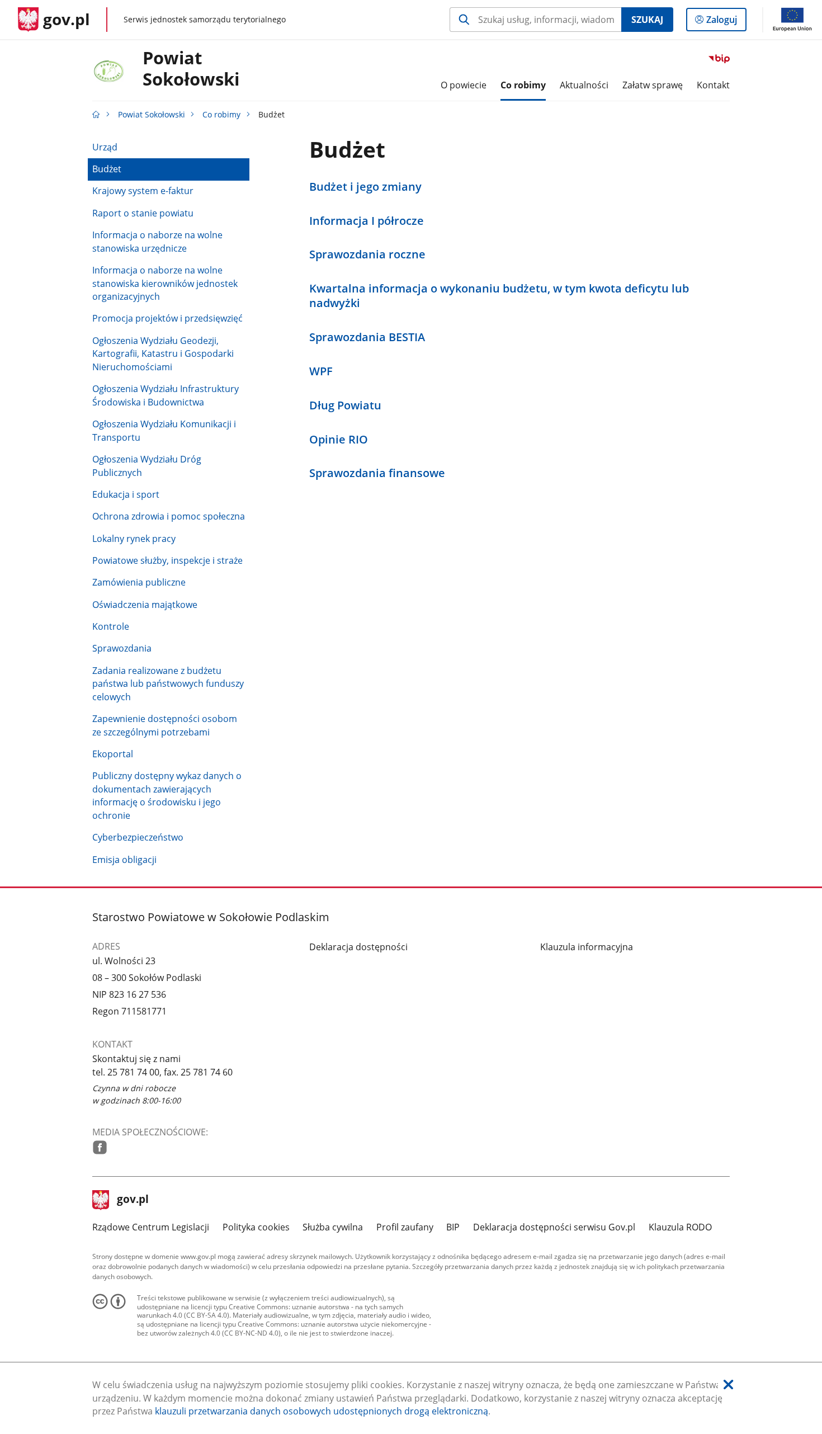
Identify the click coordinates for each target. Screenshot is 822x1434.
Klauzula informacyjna (586, 947)
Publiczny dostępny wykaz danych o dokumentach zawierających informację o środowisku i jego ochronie (167, 796)
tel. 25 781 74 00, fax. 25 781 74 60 (162, 1072)
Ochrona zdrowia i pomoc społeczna (168, 516)
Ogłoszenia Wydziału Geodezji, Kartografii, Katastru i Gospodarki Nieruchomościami (163, 353)
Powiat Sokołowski (191, 69)
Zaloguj (726, 22)
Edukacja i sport (125, 494)
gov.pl (132, 1200)
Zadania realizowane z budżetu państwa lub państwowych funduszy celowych (168, 683)
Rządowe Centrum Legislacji (150, 1227)
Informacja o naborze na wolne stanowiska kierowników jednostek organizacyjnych (165, 283)
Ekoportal (112, 754)
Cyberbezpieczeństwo (137, 837)
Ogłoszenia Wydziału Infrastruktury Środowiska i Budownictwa (165, 395)
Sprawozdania (122, 648)
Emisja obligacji (124, 859)
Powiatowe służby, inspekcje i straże (167, 560)
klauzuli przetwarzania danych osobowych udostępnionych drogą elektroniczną (321, 1411)
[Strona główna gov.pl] (96, 114)
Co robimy (221, 114)
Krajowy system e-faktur (142, 191)
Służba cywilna (333, 1227)
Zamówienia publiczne (139, 582)
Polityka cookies (256, 1227)
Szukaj (647, 19)
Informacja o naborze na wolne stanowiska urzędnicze (157, 241)
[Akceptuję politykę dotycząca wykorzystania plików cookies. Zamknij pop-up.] (728, 1385)
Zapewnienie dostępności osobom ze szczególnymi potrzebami (164, 725)
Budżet (106, 169)
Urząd (104, 147)
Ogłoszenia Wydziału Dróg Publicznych (146, 466)
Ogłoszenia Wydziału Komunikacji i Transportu (164, 431)
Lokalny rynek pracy (134, 538)
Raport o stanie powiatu (142, 213)
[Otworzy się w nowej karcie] (99, 1147)
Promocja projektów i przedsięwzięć (167, 318)
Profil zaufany (404, 1227)
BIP (453, 1227)
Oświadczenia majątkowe (144, 604)
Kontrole (110, 626)
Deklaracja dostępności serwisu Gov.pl (554, 1227)
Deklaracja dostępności (358, 947)
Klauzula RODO (680, 1227)
